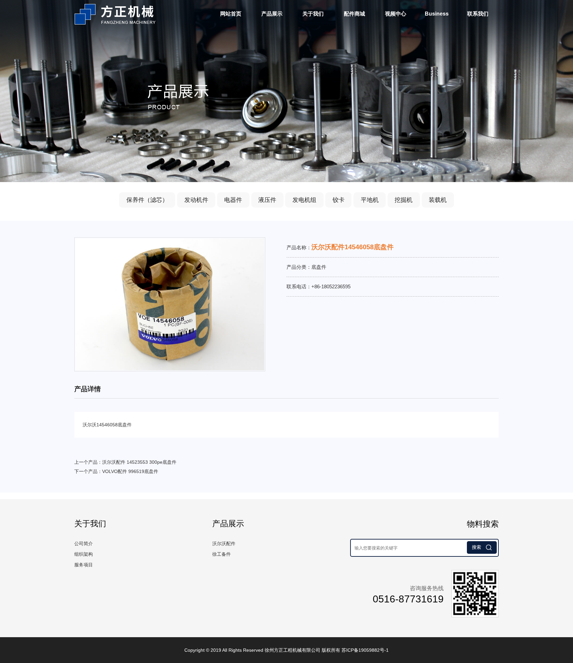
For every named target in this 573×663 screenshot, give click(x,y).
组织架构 (83, 554)
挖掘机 (404, 200)
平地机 (370, 200)
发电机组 (304, 200)
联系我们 (477, 14)
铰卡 (339, 200)
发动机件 (196, 200)
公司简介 (83, 543)
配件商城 (354, 14)
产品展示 (272, 14)
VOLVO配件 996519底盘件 (130, 471)
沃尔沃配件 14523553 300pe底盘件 (139, 462)
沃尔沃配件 (223, 543)
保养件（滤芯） (147, 200)
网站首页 (230, 14)
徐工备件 (221, 554)
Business (437, 14)
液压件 (267, 200)
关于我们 (313, 14)
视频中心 (395, 14)
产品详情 (87, 389)
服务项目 (83, 564)
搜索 (477, 547)
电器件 (233, 200)
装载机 (438, 200)
